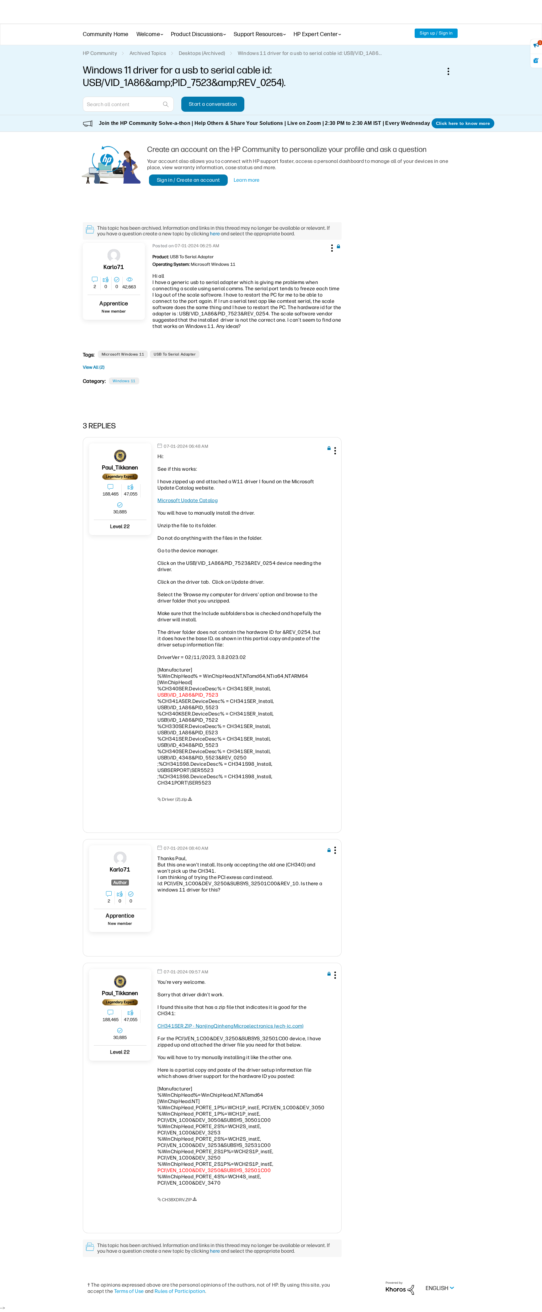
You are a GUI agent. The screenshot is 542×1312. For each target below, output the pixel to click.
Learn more (247, 180)
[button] (331, 247)
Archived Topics (148, 53)
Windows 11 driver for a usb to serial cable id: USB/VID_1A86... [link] (310, 53)
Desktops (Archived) (202, 53)
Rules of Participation (180, 1291)
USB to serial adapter (175, 354)
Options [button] (451, 71)
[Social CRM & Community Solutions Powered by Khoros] (400, 1288)
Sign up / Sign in (436, 33)
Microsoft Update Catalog (187, 500)
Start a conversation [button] (213, 104)
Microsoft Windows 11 (123, 354)
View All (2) (93, 367)
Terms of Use (129, 1291)
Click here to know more (463, 123)
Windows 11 (124, 381)
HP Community (100, 53)
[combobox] (128, 104)
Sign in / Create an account (188, 180)
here (215, 234)
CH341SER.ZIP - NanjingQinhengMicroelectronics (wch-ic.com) (230, 1026)
